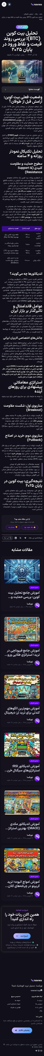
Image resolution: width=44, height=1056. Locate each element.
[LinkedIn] (16, 538)
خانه (41, 14)
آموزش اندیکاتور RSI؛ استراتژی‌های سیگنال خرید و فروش (23, 768)
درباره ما (39, 1000)
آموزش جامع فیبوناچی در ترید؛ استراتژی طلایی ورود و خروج (23, 653)
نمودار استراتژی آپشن (13, 1004)
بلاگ (36, 14)
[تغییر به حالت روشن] (9, 4)
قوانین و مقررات (15, 1007)
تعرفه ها (17, 1000)
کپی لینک (6, 538)
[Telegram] (25, 538)
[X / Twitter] (20, 538)
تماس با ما (38, 1007)
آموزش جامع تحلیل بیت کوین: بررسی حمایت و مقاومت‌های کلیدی (24, 595)
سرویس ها (38, 1004)
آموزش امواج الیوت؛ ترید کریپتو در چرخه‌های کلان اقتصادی (23, 884)
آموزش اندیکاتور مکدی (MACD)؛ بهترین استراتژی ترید (23, 826)
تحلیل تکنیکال (28, 14)
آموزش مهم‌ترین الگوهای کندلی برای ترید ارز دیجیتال (22, 710)
